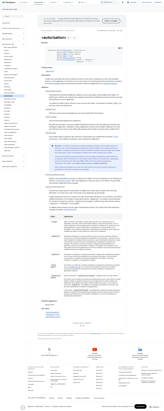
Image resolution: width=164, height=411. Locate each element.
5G (51, 387)
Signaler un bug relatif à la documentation (149, 374)
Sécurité (30, 378)
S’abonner (140, 406)
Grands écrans (77, 370)
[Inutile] (121, 30)
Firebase (69, 398)
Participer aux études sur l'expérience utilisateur (148, 381)
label (65, 54)
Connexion (158, 2)
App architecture (9, 9)
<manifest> (50, 71)
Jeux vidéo (53, 370)
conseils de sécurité (110, 84)
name (64, 56)
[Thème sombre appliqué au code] (119, 48)
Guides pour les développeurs (127, 375)
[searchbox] (12, 16)
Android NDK (123, 386)
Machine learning (55, 373)
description (67, 50)
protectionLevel (68, 60)
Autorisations (57, 84)
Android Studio (147, 2)
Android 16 (99, 373)
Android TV (76, 382)
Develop (53, 2)
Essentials (23, 2)
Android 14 (99, 379)
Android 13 (99, 382)
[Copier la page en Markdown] (74, 37)
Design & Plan (38, 2)
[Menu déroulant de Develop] (58, 2)
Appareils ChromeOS (79, 376)
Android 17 (99, 370)
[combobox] (109, 2)
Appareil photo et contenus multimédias (58, 380)
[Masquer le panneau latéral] (23, 407)
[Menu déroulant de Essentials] (29, 2)
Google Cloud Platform (83, 398)
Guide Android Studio (125, 372)
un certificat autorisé (73, 267)
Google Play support (147, 378)
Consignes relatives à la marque (62, 406)
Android (30, 372)
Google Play (67, 2)
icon (64, 52)
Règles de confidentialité (57, 384)
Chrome (60, 398)
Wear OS (76, 373)
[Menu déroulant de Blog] (86, 2)
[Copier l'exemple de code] (121, 48)
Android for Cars (78, 379)
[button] (11, 28)
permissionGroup (69, 58)
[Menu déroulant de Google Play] (73, 2)
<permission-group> (63, 181)
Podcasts (30, 390)
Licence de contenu (95, 333)
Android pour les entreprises (36, 375)
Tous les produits (98, 398)
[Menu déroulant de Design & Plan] (45, 2)
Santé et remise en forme (58, 376)
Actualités (31, 384)
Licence (47, 406)
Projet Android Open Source (36, 381)
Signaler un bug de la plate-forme (151, 370)
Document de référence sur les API (128, 379)
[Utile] (118, 30)
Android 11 (99, 388)
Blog (82, 2)
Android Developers (46, 30)
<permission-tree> (53, 315)
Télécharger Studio (124, 383)
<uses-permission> (53, 312)
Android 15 (99, 376)
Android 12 (99, 385)
